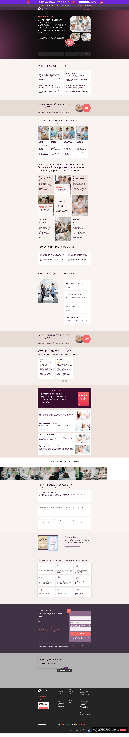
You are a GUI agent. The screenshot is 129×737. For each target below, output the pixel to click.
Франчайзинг (71, 698)
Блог (69, 704)
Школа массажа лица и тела (47, 12)
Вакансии (70, 700)
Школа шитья (59, 701)
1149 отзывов (47, 706)
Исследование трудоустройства (85, 694)
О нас (70, 693)
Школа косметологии (60, 693)
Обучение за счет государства (85, 710)
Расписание (58, 5)
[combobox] (71, 622)
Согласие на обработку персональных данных (84, 707)
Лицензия (81, 712)
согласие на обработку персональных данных (101, 730)
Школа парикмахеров (60, 706)
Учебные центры (83, 696)
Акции (63, 5)
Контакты (53, 5)
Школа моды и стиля (60, 699)
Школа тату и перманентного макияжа (60, 714)
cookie (94, 729)
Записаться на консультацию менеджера (70, 42)
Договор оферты (83, 699)
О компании (48, 5)
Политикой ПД (95, 731)
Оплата (70, 702)
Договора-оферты (80, 638)
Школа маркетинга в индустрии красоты (60, 709)
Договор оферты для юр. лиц (85, 701)
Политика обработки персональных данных (84, 704)
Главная (39, 12)
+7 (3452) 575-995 (87, 7)
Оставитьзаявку (86, 108)
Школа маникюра (60, 691)
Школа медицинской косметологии (60, 711)
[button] (63, 381)
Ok (123, 730)
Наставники (67, 5)
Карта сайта (71, 706)
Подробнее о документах (73, 547)
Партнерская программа (71, 708)
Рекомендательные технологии (85, 714)
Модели (70, 695)
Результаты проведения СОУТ (85, 709)
